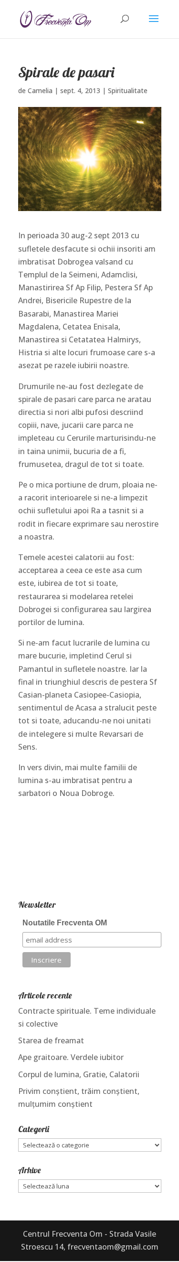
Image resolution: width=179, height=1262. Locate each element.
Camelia (40, 90)
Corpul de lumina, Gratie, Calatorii (78, 1074)
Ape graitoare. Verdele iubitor (71, 1057)
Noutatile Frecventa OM (64, 923)
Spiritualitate (127, 90)
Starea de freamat (51, 1040)
